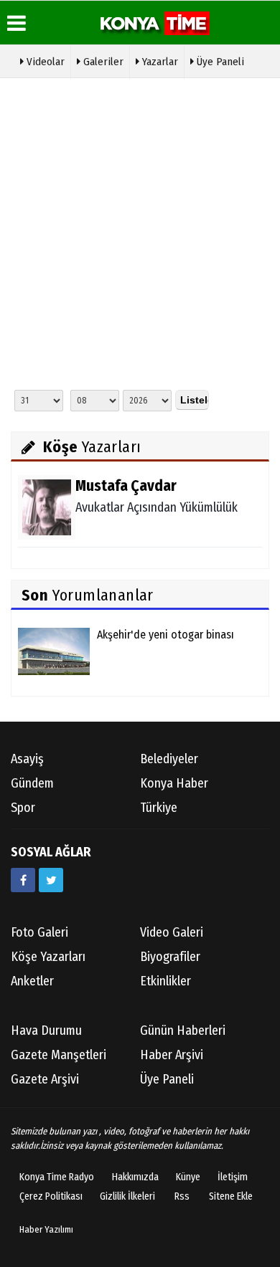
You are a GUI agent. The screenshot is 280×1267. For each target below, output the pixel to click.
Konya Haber (174, 783)
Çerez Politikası (51, 1196)
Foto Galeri (39, 932)
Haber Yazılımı (46, 1229)
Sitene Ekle (231, 1196)
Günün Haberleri (182, 1030)
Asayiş (27, 759)
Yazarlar (158, 61)
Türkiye (158, 808)
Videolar (44, 61)
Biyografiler (170, 957)
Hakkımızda (135, 1177)
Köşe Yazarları (48, 957)
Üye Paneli (219, 61)
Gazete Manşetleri (58, 1055)
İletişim (233, 1177)
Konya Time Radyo (56, 1177)
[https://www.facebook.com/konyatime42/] (23, 880)
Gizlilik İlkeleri (127, 1196)
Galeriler (101, 61)
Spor (23, 808)
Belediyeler (169, 759)
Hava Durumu (46, 1030)
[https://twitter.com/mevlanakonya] (51, 880)
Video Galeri (171, 932)
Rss (182, 1196)
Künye (188, 1177)
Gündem (32, 783)
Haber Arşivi (171, 1055)
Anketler (32, 981)
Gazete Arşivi (45, 1079)
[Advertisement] (140, 232)
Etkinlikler (165, 981)
